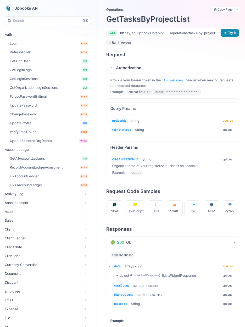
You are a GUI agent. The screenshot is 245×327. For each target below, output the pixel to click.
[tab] (115, 208)
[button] (173, 67)
